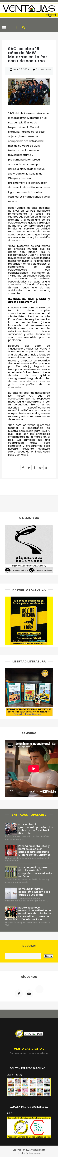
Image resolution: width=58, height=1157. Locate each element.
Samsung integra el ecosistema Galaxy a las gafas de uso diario (34, 891)
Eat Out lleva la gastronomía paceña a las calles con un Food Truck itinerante (35, 829)
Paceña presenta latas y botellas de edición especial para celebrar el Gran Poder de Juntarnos (34, 850)
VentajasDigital (38, 1149)
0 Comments (43, 69)
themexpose (34, 1153)
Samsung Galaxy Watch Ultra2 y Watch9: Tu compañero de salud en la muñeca (35, 872)
